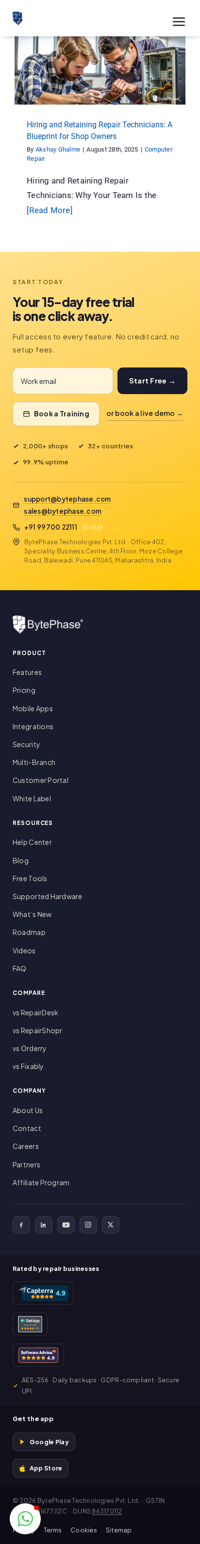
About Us (28, 1110)
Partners (26, 1164)
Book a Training (61, 413)
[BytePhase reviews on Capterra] (43, 1293)
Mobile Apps (33, 708)
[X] (110, 1225)
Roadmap (29, 932)
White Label (32, 798)
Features (27, 672)
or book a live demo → (144, 413)
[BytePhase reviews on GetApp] (30, 1324)
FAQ (20, 968)
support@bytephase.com (67, 499)
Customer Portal (40, 780)
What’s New (32, 914)
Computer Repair (100, 84)
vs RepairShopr (38, 1030)
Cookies (83, 1530)
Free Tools (30, 878)
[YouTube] (66, 1225)
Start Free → (152, 380)
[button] (25, 1518)
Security (26, 744)
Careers (26, 1146)
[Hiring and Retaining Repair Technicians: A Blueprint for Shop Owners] (100, 70)
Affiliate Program (41, 1182)
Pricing (24, 690)
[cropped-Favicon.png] (17, 15)
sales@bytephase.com (62, 511)
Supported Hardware (48, 896)
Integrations (33, 726)
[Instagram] (88, 1225)
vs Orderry (30, 1048)
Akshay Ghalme (57, 149)
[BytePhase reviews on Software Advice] (38, 1355)
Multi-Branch (34, 762)
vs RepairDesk (35, 1012)
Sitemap (119, 1530)
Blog (21, 860)
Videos (24, 950)
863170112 (107, 1511)
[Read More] (50, 210)
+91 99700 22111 (50, 527)
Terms (53, 1530)
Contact (27, 1128)
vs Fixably (28, 1066)
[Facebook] (21, 1225)
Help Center (32, 842)
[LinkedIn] (43, 1225)
